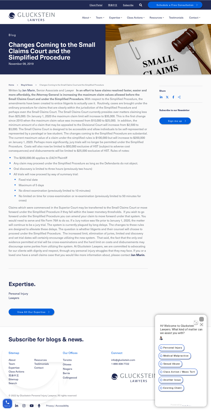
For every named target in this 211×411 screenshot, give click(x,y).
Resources (156, 17)
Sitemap (13, 379)
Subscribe (128, 5)
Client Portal (96, 5)
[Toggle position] (195, 322)
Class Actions (135, 17)
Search (13, 383)
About (85, 17)
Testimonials (176, 17)
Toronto (67, 360)
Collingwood (70, 377)
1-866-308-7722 (120, 364)
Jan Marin (28, 90)
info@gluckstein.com (123, 360)
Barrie (66, 373)
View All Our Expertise (31, 312)
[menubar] (140, 17)
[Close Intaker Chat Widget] (201, 319)
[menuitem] (86, 17)
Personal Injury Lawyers (18, 295)
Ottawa (67, 364)
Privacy (50, 405)
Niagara (67, 369)
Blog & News (27, 84)
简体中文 (112, 5)
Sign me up (175, 121)
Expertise (114, 17)
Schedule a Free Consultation (175, 5)
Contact (193, 17)
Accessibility (62, 405)
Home (11, 84)
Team (99, 17)
